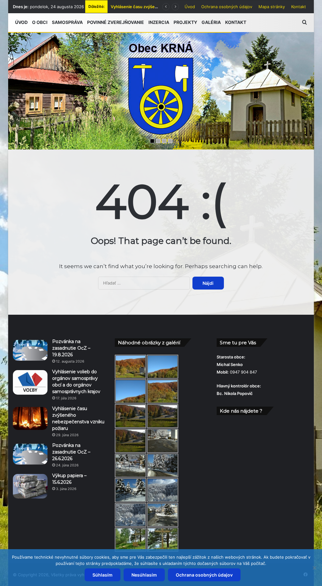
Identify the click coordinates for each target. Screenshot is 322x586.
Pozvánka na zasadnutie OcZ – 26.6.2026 (71, 451)
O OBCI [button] (39, 22)
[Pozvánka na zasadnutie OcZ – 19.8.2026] (30, 350)
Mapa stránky (271, 6)
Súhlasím (102, 575)
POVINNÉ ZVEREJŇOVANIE (115, 22)
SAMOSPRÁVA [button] (67, 22)
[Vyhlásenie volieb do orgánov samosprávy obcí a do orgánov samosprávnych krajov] (30, 382)
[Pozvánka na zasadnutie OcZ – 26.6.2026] (30, 454)
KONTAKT (235, 22)
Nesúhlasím (144, 575)
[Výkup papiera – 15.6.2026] (30, 486)
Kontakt (298, 6)
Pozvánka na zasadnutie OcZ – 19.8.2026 (71, 348)
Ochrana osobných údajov (226, 6)
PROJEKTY (185, 22)
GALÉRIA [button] (211, 22)
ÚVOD (21, 22)
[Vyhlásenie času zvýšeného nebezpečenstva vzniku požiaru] (30, 418)
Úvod (190, 6)
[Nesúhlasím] (314, 568)
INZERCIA (158, 22)
